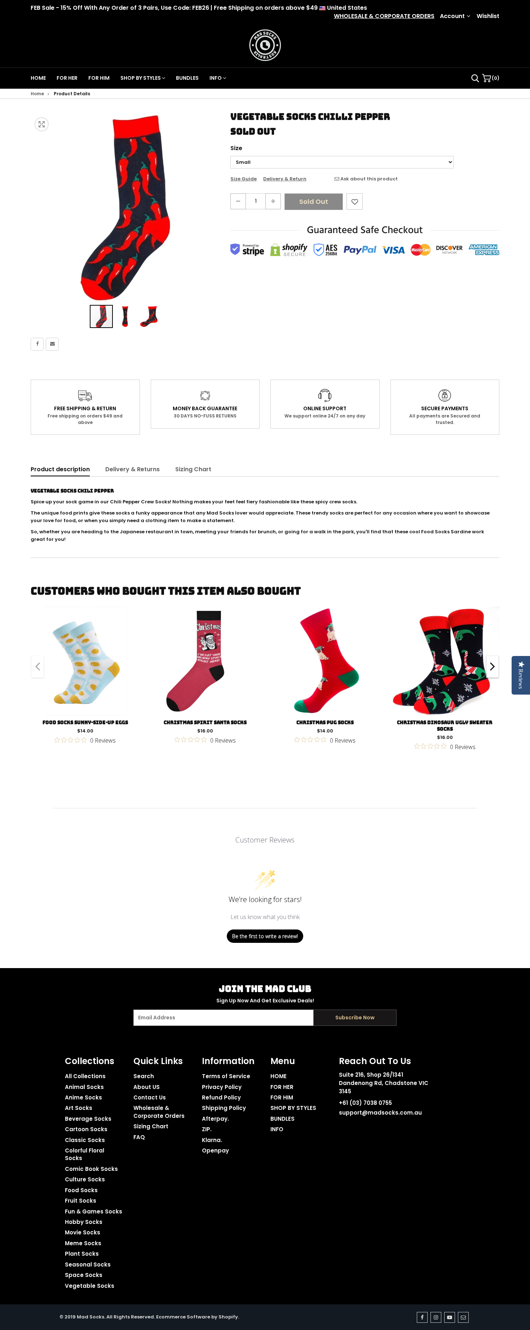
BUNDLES (187, 78)
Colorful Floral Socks (84, 1154)
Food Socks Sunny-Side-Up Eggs (85, 722)
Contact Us (149, 1097)
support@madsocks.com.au (380, 1112)
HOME (38, 78)
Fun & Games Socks (93, 1211)
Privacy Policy (222, 1087)
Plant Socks (82, 1253)
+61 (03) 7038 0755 (365, 1103)
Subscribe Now (355, 1017)
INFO (216, 78)
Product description (60, 469)
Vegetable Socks (89, 1286)
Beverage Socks (88, 1119)
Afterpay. (215, 1119)
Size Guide (243, 179)
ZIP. (207, 1129)
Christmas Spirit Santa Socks (205, 722)
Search (143, 1076)
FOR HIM (99, 78)
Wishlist (488, 16)
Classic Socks (85, 1140)
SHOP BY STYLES (141, 78)
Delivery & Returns (132, 469)
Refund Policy (221, 1097)
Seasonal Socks (88, 1264)
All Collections (85, 1076)
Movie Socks (82, 1232)
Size (236, 148)
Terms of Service (226, 1076)
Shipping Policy (224, 1108)
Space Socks (83, 1275)
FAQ (139, 1137)
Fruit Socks (80, 1200)
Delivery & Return (284, 179)
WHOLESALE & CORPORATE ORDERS (384, 16)
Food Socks (81, 1190)
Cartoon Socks (86, 1129)
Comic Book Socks (91, 1169)
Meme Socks (83, 1243)
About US (146, 1087)
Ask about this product (368, 179)
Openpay (215, 1150)
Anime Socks (83, 1097)
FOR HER (67, 78)
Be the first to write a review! (265, 936)
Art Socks (78, 1108)
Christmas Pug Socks (325, 722)
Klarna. (212, 1140)
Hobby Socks (83, 1222)
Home (37, 94)
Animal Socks (84, 1087)
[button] (125, 316)
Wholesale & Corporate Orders (159, 1111)
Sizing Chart (193, 469)
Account (452, 16)
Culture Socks (85, 1179)
